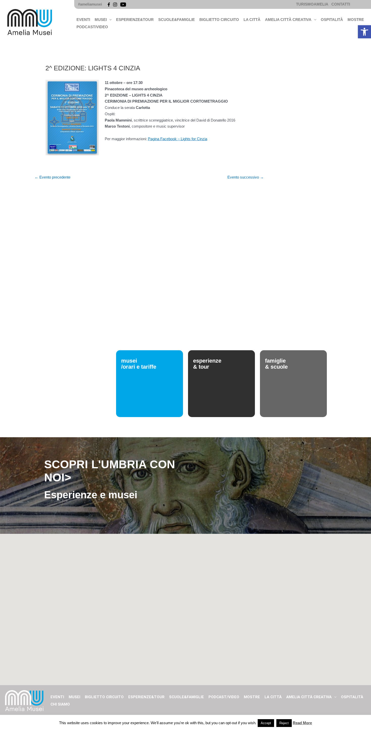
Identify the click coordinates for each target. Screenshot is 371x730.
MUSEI (101, 19)
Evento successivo (245, 177)
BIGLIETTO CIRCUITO (219, 19)
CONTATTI (340, 4)
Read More (302, 723)
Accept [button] (266, 723)
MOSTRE (356, 19)
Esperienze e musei (90, 494)
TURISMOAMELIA (312, 4)
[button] (364, 31)
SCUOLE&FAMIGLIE (176, 19)
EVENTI (83, 19)
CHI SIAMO (60, 704)
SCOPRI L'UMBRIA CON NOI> (109, 471)
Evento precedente (52, 177)
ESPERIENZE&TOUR (135, 19)
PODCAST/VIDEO (92, 27)
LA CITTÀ (252, 19)
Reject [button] (284, 723)
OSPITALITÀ (332, 19)
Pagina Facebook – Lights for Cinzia (177, 139)
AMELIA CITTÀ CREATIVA (288, 19)
